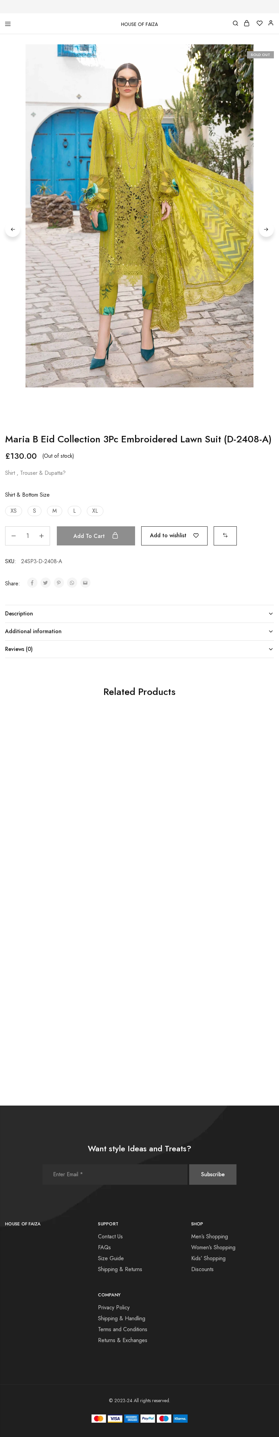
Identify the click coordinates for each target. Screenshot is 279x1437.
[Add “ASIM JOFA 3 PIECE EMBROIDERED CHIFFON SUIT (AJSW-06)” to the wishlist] (170, 909)
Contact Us (110, 1236)
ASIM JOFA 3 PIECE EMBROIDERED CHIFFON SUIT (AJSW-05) (42, 836)
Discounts (202, 1269)
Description (19, 613)
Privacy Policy (114, 1307)
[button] (13, 511)
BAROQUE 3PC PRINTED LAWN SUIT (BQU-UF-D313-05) (223, 1004)
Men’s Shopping (209, 1236)
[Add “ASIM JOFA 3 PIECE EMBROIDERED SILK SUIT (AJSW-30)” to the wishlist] (170, 737)
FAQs (104, 1247)
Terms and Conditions (122, 1329)
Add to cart (89, 536)
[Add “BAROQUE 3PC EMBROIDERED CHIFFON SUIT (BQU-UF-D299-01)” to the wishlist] (259, 737)
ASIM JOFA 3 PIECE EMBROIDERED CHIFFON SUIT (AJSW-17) (42, 1008)
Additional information (33, 631)
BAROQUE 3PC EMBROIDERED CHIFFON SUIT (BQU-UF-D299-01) (222, 836)
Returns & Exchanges (122, 1340)
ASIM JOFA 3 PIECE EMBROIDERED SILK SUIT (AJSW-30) (135, 836)
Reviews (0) (19, 649)
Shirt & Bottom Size (27, 495)
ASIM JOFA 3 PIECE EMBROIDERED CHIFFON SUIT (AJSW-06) (132, 1008)
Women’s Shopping (213, 1247)
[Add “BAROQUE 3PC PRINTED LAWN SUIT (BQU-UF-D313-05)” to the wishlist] (259, 909)
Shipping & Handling (121, 1318)
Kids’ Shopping (208, 1258)
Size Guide (111, 1258)
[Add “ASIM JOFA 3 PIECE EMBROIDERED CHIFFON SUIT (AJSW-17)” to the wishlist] (80, 909)
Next (266, 229)
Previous (12, 229)
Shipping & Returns (120, 1269)
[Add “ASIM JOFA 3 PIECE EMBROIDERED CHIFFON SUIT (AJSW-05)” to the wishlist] (80, 737)
